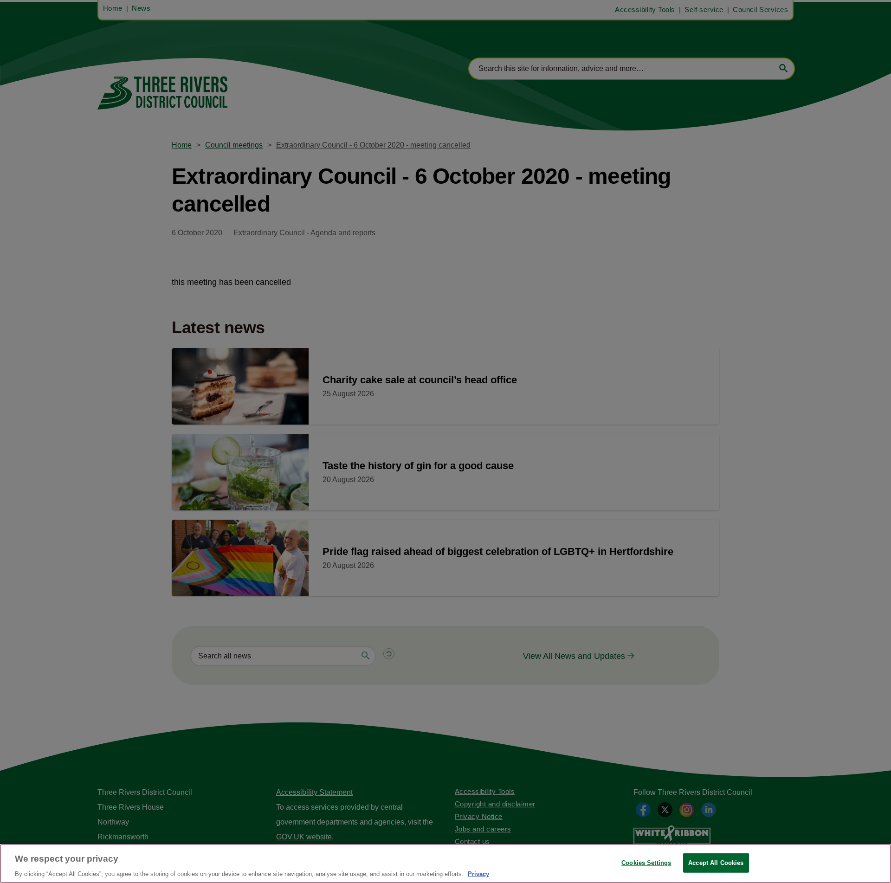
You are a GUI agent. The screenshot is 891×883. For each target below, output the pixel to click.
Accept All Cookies (715, 862)
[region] (445, 863)
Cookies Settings (646, 862)
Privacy (478, 873)
